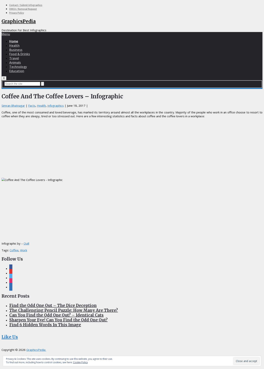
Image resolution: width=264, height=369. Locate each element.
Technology (18, 67)
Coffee (14, 250)
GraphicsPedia (19, 21)
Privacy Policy (16, 12)
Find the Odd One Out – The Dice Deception (53, 305)
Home (13, 41)
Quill (26, 243)
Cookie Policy (80, 362)
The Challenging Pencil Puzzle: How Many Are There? (63, 310)
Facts (31, 105)
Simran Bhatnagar (13, 105)
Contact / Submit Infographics (25, 5)
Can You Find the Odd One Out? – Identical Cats (56, 315)
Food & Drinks (19, 54)
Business (15, 50)
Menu (6, 34)
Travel (14, 58)
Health (14, 45)
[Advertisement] (132, 148)
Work (23, 250)
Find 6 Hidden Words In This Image (45, 324)
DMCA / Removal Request (23, 9)
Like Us (10, 337)
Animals (15, 62)
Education (16, 71)
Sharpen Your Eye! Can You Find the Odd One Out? (58, 319)
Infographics (55, 105)
